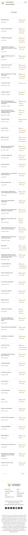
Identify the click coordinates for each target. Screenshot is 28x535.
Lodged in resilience (5, 92)
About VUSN (7, 489)
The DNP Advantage (5, 363)
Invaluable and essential (6, 65)
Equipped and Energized (6, 37)
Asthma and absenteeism (6, 408)
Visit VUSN (7, 493)
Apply (6, 495)
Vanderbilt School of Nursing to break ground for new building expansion (8, 455)
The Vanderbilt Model (5, 426)
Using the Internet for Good (7, 462)
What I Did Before (5, 435)
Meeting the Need (5, 19)
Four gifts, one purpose (6, 372)
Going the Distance (5, 164)
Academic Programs (9, 491)
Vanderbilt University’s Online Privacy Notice (14, 504)
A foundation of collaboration (7, 336)
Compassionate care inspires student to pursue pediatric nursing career (9, 48)
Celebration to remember (6, 309)
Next (23, 473)
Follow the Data (4, 128)
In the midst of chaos (5, 83)
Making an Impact (5, 137)
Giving (18, 489)
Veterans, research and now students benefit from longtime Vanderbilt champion (8, 111)
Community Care (4, 381)
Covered (3, 399)
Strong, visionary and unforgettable (9, 327)
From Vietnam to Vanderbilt (7, 281)
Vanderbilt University (9, 497)
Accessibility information (19, 526)
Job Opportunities (20, 493)
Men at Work (4, 245)
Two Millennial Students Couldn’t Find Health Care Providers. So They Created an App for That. (9, 256)
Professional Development (19, 496)
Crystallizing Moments (6, 263)
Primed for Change (5, 119)
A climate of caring (5, 345)
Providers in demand (5, 390)
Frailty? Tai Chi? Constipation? (7, 417)
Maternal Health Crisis (6, 182)
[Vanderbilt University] (14, 484)
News (18, 491)
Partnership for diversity (6, 291)
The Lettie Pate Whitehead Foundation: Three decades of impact (7, 319)
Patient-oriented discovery (7, 272)
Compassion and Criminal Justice (8, 444)
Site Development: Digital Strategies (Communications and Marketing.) (14, 530)
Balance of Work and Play (6, 28)
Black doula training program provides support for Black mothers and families (9, 102)
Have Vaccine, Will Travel (6, 155)
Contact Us (17, 502)
